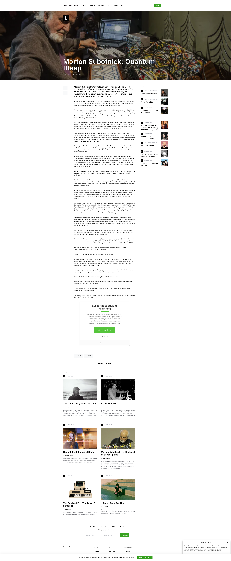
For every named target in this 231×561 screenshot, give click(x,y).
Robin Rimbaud (106, 458)
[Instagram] (150, 5)
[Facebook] (144, 5)
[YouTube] (164, 547)
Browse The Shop (145, 557)
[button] (227, 542)
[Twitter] (147, 5)
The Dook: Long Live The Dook (80, 403)
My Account (128, 547)
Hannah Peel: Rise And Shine (78, 452)
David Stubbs (106, 407)
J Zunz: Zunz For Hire (113, 503)
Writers (112, 551)
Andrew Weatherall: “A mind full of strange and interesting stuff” (150, 127)
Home (96, 547)
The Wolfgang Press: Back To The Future (149, 155)
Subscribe (125, 535)
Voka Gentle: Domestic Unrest (147, 138)
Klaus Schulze (108, 403)
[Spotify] (166, 547)
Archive (97, 551)
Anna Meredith (147, 102)
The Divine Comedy (149, 93)
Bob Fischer (68, 407)
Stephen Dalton (69, 455)
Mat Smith (105, 506)
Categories (128, 551)
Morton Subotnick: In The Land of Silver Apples (118, 453)
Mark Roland (68, 74)
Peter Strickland (147, 146)
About (111, 547)
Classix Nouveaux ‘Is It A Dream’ (149, 112)
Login (157, 5)
